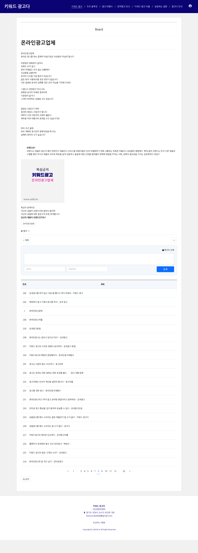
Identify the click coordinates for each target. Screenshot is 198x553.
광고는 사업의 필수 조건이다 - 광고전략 (46, 364)
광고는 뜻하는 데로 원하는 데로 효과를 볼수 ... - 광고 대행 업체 (56, 373)
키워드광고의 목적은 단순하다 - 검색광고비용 (48, 435)
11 (110, 471)
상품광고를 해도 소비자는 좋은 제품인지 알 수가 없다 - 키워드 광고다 (59, 417)
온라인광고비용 (35, 320)
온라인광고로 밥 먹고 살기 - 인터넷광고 (46, 462)
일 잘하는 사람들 (99, 523)
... (77, 471)
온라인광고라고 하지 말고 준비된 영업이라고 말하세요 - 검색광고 (57, 400)
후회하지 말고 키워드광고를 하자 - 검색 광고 (48, 302)
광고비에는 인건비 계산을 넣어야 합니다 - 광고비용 (51, 382)
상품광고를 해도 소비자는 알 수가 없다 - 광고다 (49, 426)
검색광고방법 (35, 329)
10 (106, 471)
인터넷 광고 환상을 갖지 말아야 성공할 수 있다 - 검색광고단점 (55, 408)
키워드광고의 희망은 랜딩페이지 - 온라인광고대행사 (51, 355)
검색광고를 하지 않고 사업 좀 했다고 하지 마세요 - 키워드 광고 (56, 293)
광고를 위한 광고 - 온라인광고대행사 (45, 391)
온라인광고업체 (28, 224)
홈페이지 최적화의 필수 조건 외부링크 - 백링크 (49, 444)
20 (124, 471)
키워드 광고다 (17, 6)
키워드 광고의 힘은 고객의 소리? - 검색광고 (48, 453)
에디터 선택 (169, 250)
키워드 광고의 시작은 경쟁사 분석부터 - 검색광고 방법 (52, 346)
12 (115, 471)
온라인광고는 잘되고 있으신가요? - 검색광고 (48, 338)
